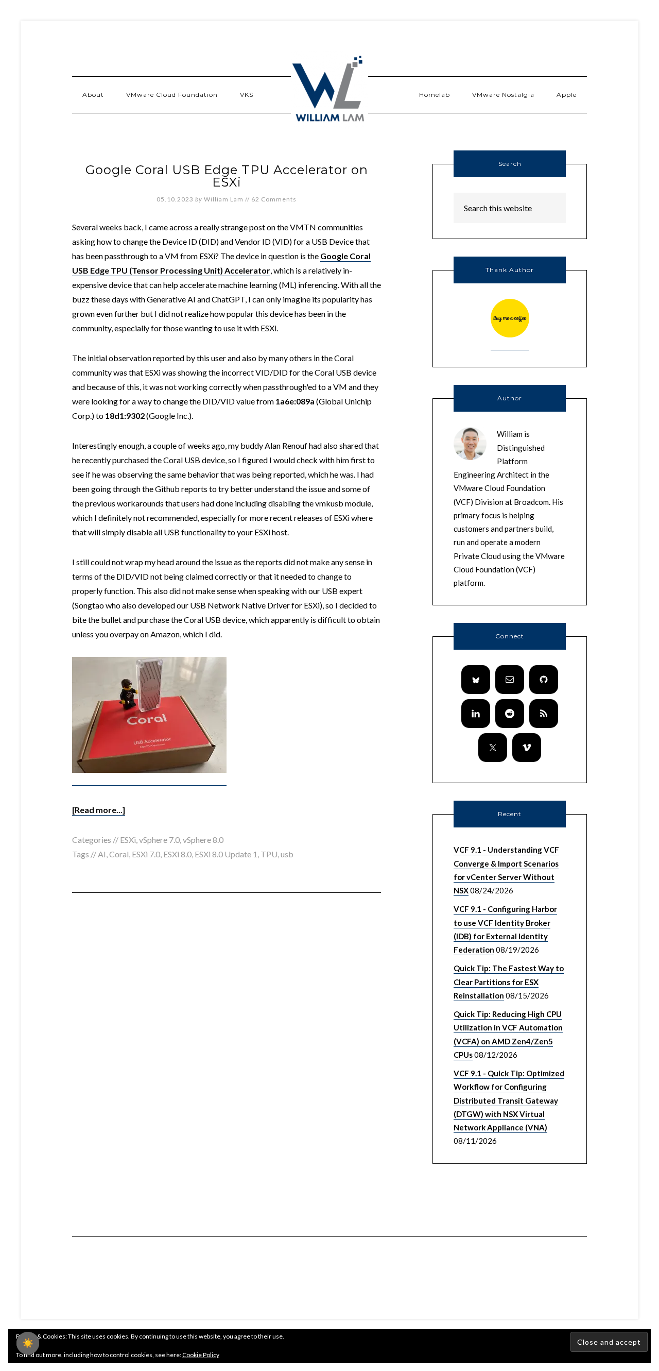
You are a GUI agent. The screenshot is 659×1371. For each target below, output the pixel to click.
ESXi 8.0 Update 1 (226, 854)
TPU (269, 854)
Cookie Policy (200, 1355)
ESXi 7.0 (146, 854)
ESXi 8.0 (177, 854)
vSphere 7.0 (159, 839)
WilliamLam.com (329, 90)
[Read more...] (98, 810)
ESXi (128, 839)
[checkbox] (27, 1343)
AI (102, 854)
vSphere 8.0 (203, 839)
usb (287, 854)
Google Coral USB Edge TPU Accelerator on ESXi (226, 176)
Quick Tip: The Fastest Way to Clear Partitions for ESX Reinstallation (509, 981)
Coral (119, 854)
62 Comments (274, 199)
